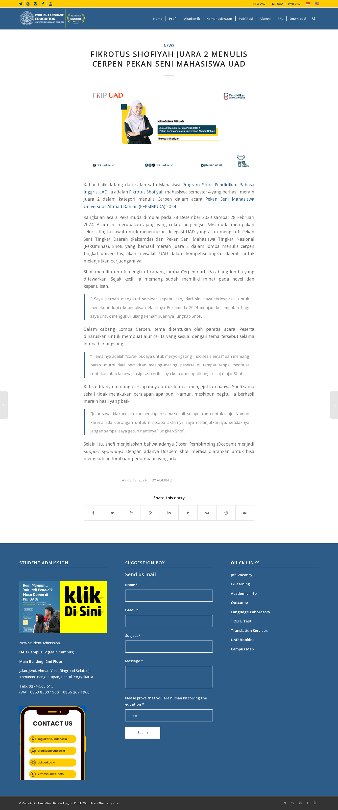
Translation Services (250, 630)
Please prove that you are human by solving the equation (166, 701)
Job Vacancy (241, 574)
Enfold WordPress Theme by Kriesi (97, 803)
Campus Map (242, 648)
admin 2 (164, 480)
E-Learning (240, 583)
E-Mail (131, 610)
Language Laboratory (250, 611)
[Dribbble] (28, 3)
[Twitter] (20, 3)
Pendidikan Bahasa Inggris (55, 803)
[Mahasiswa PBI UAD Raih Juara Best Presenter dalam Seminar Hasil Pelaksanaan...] (4, 405)
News (169, 45)
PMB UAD (294, 3)
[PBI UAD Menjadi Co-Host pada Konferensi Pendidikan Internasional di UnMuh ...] (334, 405)
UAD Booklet (242, 639)
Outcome (239, 602)
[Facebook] (43, 3)
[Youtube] (50, 3)
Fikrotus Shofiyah (146, 192)
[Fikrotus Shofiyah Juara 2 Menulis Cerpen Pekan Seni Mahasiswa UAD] (169, 130)
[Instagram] (35, 3)
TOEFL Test (241, 621)
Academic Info (244, 593)
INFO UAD (259, 3)
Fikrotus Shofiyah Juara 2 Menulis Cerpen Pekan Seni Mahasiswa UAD (169, 59)
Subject (133, 635)
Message (134, 661)
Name (131, 584)
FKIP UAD (277, 3)
